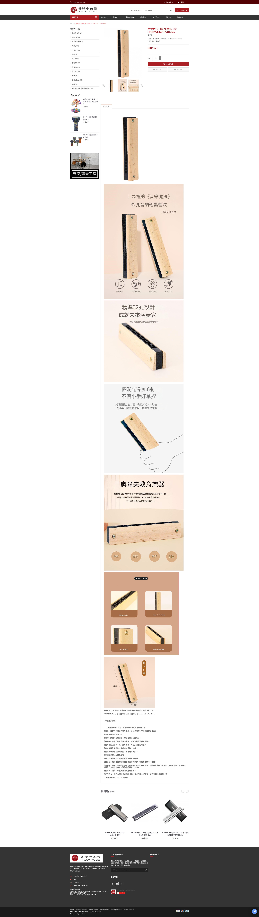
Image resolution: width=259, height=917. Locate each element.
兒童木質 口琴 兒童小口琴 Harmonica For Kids (90, 23)
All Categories (135, 10)
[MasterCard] (182, 911)
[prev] (103, 85)
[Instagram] (117, 883)
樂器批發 (91, 909)
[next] (141, 85)
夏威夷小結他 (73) (77, 41)
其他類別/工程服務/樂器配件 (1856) (82, 88)
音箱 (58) (74, 54)
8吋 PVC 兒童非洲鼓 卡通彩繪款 (90, 136)
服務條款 (107, 909)
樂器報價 (102, 909)
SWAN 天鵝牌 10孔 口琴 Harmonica (114, 833)
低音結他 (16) (76, 50)
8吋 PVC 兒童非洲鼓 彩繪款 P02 (90, 118)
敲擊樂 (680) (76, 67)
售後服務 (96, 909)
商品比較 (179, 69)
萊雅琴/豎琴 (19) (77, 33)
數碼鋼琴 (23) (76, 63)
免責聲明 (113, 909)
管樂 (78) (74, 84)
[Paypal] (187, 911)
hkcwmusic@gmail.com (81, 885)
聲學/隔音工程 (119, 909)
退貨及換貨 (84, 909)
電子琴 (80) (75, 58)
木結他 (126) (76, 37)
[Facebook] (112, 883)
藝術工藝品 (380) (77, 80)
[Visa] (178, 911)
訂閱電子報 (131, 909)
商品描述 (106, 107)
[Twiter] (121, 883)
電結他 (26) (75, 46)
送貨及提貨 (78, 909)
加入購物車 (169, 64)
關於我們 (72, 909)
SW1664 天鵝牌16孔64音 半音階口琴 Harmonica (175, 833)
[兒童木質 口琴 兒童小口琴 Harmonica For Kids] (111, 85)
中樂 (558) (75, 76)
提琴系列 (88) (76, 71)
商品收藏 (158, 69)
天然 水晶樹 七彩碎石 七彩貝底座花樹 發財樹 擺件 (90, 101)
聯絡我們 (126, 909)
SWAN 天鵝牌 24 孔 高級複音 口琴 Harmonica (144, 833)
